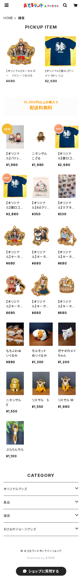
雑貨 (6, 516)
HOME (8, 18)
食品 (6, 502)
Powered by (36, 558)
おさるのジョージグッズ (19, 529)
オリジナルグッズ (15, 489)
